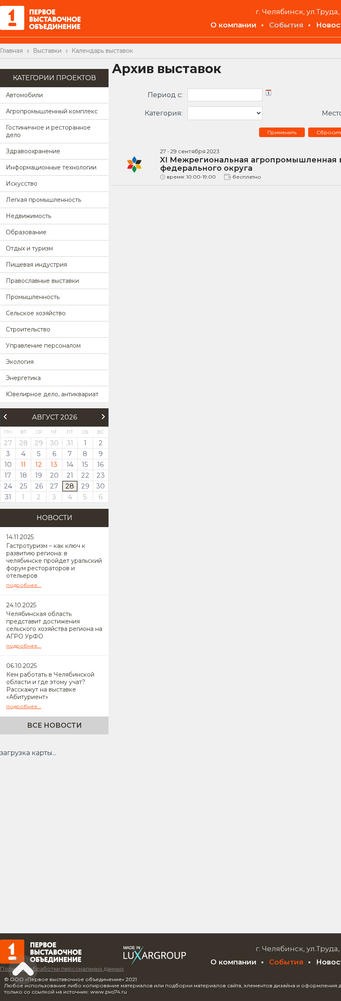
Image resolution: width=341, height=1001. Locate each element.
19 (38, 475)
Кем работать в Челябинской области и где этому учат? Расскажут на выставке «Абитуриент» (50, 686)
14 (70, 465)
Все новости (54, 725)
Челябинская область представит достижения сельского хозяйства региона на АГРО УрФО (54, 625)
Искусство (21, 183)
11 (23, 465)
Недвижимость (28, 216)
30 (100, 486)
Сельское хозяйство (36, 313)
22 (85, 475)
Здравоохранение (33, 151)
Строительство (28, 329)
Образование (26, 232)
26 (39, 486)
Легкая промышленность (43, 200)
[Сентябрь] (103, 416)
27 (54, 486)
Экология (20, 362)
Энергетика (23, 378)
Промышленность (32, 297)
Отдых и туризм (29, 248)
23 (100, 475)
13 (54, 465)
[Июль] (5, 416)
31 (8, 497)
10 (8, 465)
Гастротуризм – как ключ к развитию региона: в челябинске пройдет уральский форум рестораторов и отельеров (54, 560)
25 (23, 486)
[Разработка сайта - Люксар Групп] (155, 963)
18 (23, 475)
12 (38, 465)
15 (85, 465)
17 (8, 475)
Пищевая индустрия (36, 264)
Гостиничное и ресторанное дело (48, 131)
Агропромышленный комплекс (52, 111)
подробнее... (23, 585)
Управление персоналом (43, 345)
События (286, 25)
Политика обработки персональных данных (62, 968)
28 (69, 486)
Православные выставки (42, 281)
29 (85, 486)
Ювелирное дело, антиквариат (52, 394)
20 (54, 475)
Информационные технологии (51, 167)
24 (8, 486)
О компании (233, 25)
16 (100, 465)
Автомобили (24, 95)
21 (70, 475)
